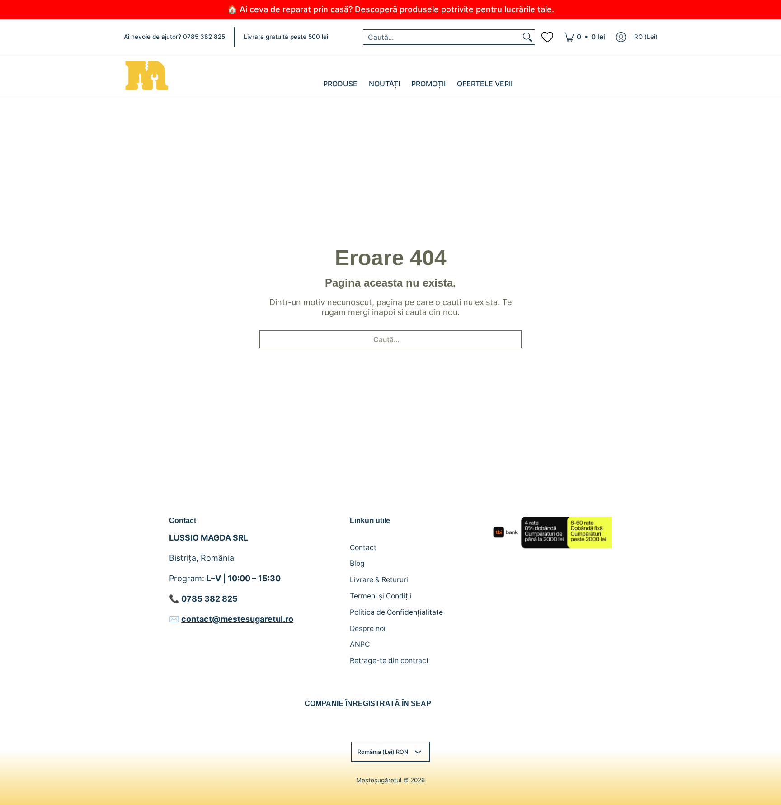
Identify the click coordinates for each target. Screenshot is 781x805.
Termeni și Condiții (381, 596)
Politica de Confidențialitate (396, 612)
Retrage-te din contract (389, 660)
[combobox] (441, 37)
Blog (357, 563)
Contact (363, 547)
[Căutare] (527, 37)
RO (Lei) (646, 36)
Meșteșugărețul (378, 780)
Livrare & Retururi (379, 579)
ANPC (360, 644)
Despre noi (368, 628)
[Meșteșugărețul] (146, 75)
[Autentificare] (621, 37)
